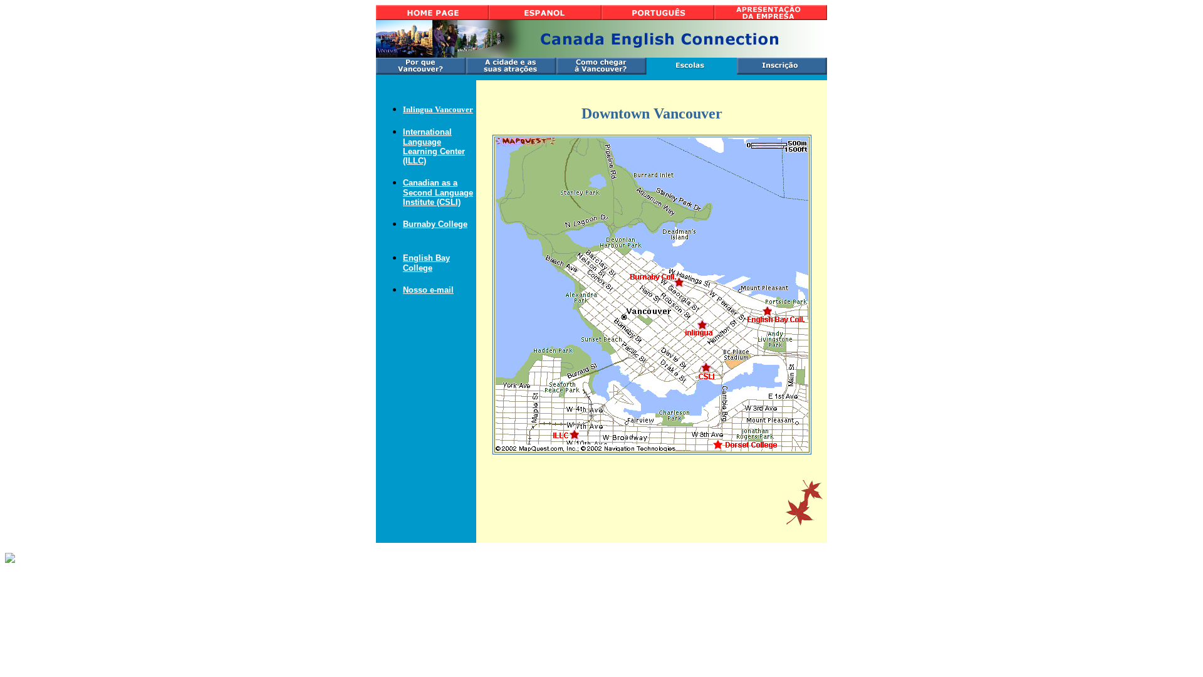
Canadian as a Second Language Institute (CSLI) (438, 192)
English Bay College (426, 263)
